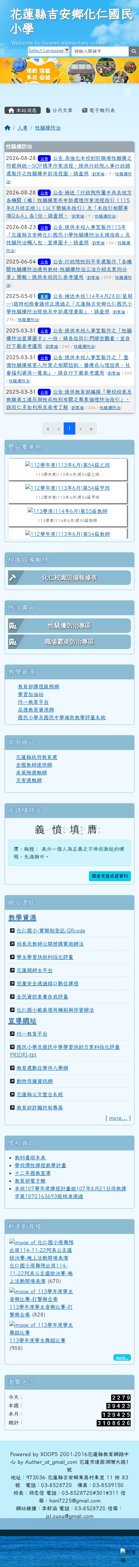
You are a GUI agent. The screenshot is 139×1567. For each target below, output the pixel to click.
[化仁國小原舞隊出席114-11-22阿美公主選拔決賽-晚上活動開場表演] (41, 1249)
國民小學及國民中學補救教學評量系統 (62, 717)
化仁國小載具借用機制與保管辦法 (55, 1009)
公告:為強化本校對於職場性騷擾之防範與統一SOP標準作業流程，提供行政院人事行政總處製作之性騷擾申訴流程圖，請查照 (69, 165)
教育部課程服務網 (38, 686)
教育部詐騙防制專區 (39, 1107)
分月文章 (61, 110)
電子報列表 (101, 110)
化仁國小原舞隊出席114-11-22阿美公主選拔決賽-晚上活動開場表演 (41, 1273)
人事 (22, 127)
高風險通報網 (31, 772)
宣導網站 (22, 1020)
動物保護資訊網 (34, 1081)
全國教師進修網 (34, 764)
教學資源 (22, 917)
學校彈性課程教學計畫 (40, 1165)
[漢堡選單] (128, 91)
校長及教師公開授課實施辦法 (50, 943)
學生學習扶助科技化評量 (44, 957)
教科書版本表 (30, 1157)
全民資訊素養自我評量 (42, 996)
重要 (44, 296)
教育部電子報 (30, 1180)
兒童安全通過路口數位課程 (47, 983)
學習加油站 (31, 694)
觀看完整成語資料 (110, 876)
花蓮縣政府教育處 (36, 757)
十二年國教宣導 (33, 1173)
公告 (44, 158)
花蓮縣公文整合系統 (39, 1094)
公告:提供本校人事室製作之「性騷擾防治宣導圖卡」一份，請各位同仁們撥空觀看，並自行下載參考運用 (69, 338)
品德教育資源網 (36, 709)
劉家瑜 (98, 174)
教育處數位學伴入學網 (42, 1067)
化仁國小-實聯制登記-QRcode (50, 930)
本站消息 (25, 110)
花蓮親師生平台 (34, 970)
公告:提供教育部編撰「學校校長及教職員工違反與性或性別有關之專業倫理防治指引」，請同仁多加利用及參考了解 (69, 399)
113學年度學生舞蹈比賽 (37, 1340)
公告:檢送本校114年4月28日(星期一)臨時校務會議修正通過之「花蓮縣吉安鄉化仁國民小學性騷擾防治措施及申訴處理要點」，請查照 (69, 303)
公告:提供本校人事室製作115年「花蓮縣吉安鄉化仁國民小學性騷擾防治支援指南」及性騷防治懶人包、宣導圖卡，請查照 (68, 234)
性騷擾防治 (48, 127)
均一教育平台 (33, 702)
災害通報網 (29, 780)
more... (118, 1117)
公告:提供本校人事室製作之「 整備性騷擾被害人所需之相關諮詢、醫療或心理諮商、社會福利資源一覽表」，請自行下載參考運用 (68, 365)
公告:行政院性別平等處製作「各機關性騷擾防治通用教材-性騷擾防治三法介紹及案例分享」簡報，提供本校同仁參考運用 (69, 269)
